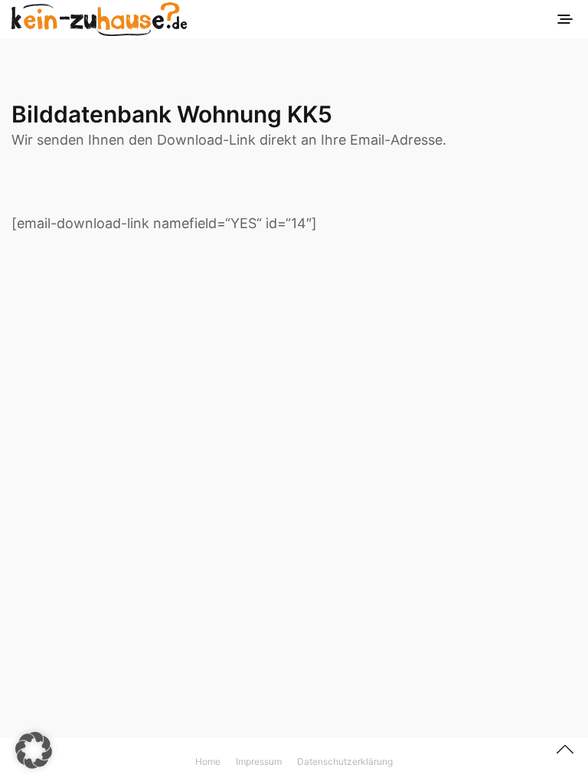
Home (207, 761)
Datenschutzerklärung (345, 761)
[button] (33, 750)
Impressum (259, 761)
